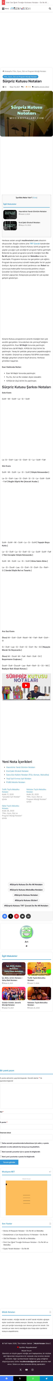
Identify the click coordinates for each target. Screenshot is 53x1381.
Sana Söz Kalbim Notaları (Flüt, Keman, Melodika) (27, 775)
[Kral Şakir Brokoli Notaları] (10, 225)
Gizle (35, 198)
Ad (1, 1112)
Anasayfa (8, 71)
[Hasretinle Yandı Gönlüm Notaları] (10, 214)
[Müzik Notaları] (20, 8)
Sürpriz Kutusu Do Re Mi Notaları (27, 884)
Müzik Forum (26, 1179)
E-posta (3, 1122)
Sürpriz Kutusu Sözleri (27, 900)
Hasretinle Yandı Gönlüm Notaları (33, 211)
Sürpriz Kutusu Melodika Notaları (27, 890)
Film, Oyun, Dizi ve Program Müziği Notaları (29, 71)
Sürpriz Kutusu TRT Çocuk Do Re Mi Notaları (27, 905)
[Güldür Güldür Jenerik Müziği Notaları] (14, 993)
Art (5, 87)
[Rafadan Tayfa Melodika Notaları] (39, 993)
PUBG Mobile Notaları (15, 782)
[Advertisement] (26, 39)
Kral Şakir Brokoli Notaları (29, 222)
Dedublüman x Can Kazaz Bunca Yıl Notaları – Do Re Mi (25, 1235)
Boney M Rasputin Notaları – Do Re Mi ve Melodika (23, 1231)
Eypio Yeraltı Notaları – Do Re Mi (18, 3)
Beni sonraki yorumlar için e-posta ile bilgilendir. (21, 1152)
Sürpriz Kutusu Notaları (27, 895)
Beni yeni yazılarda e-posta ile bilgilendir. (18, 1157)
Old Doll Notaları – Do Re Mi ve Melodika (19, 1238)
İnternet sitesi (5, 1133)
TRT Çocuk (35, 243)
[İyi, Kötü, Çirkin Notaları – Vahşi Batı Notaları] (14, 968)
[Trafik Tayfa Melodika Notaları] (39, 968)
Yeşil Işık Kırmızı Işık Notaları (18, 778)
